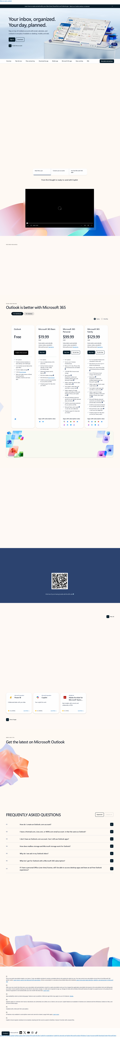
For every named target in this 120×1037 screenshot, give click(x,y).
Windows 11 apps (85, 1035)
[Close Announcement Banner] (112, 6)
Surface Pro (3, 1035)
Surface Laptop (10, 1035)
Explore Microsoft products (73, 1035)
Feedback (5, 1033)
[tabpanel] (59, 111)
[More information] (28, 369)
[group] (23, 268)
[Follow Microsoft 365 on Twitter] (24, 1032)
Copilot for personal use (60, 1035)
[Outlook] (39, 421)
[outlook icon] (15, 419)
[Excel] (70, 421)
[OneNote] (64, 425)
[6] (7, 1012)
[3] (7, 993)
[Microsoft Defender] (70, 425)
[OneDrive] (43, 421)
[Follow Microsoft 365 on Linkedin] (20, 1032)
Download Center (103, 1035)
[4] (7, 999)
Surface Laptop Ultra (20, 1035)
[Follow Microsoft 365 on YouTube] (28, 1032)
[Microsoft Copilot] (64, 421)
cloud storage (23, 372)
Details (71, 996)
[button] (13, 282)
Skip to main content (6, 1)
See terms (51, 347)
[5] (7, 1006)
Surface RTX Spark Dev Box (33, 1035)
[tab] (11, 80)
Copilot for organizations (46, 1035)
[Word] (67, 421)
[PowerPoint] (74, 421)
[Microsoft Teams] (74, 425)
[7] (6, 1017)
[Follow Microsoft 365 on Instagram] (32, 1032)
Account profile (94, 1035)
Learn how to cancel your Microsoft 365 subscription (27, 980)
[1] (6, 976)
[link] (8, 61)
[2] (7, 985)
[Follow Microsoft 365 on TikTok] (36, 1032)
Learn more (46, 990)
